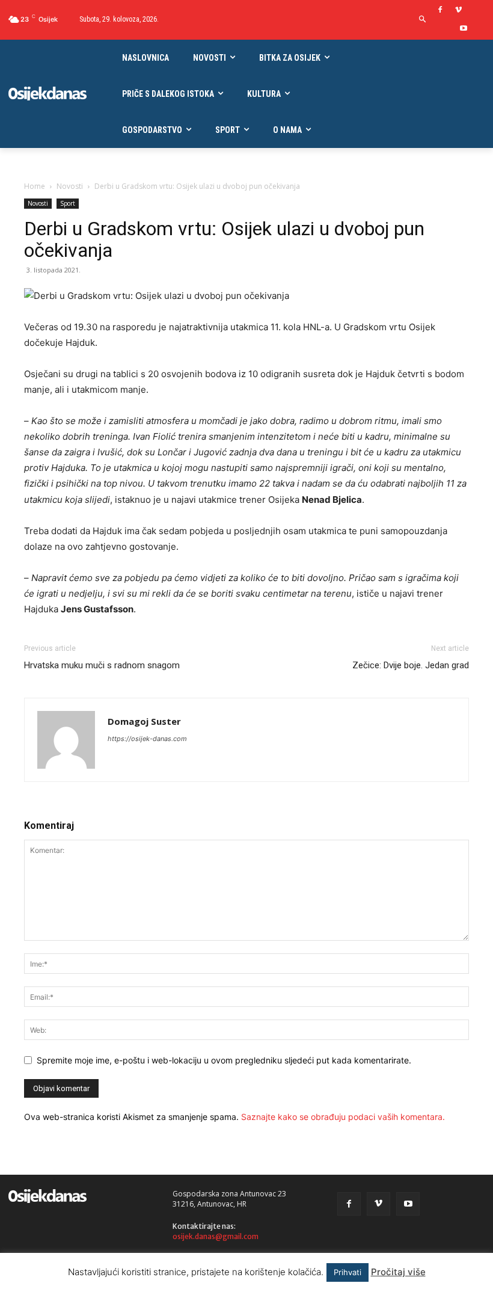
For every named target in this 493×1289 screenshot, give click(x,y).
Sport (67, 203)
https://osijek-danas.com (147, 738)
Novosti (70, 186)
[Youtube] (463, 29)
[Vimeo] (458, 10)
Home (34, 186)
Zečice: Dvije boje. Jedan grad (410, 665)
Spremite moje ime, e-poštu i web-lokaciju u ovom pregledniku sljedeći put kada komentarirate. (224, 1060)
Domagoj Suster (144, 721)
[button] (423, 19)
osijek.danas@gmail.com (216, 1236)
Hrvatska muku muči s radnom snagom (102, 665)
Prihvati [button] (347, 1272)
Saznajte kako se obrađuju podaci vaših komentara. (343, 1117)
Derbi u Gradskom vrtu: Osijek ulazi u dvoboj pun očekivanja (224, 239)
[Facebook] (440, 10)
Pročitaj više (398, 1272)
